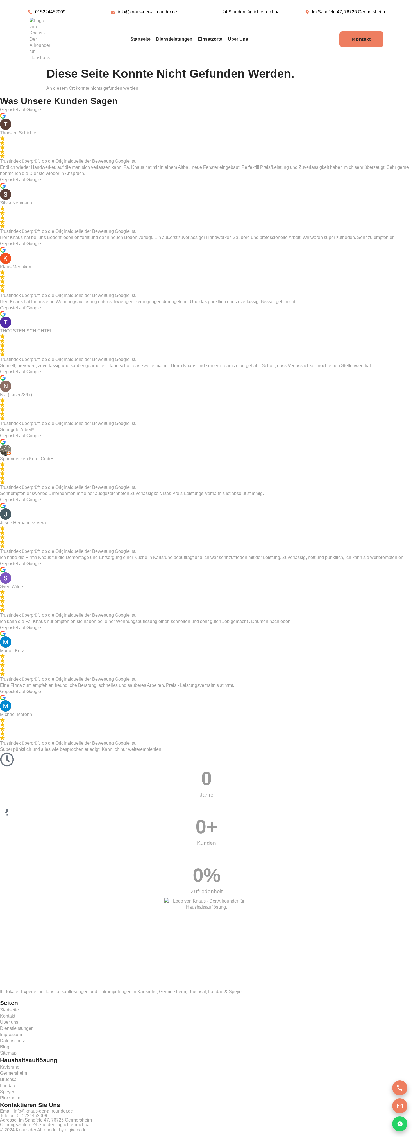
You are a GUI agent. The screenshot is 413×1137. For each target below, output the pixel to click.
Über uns (238, 39)
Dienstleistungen (174, 39)
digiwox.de (76, 1129)
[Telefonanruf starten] (399, 1087)
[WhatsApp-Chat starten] (399, 1123)
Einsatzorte (210, 39)
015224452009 (32, 1115)
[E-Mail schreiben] (399, 1105)
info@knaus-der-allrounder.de (43, 1111)
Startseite (140, 39)
